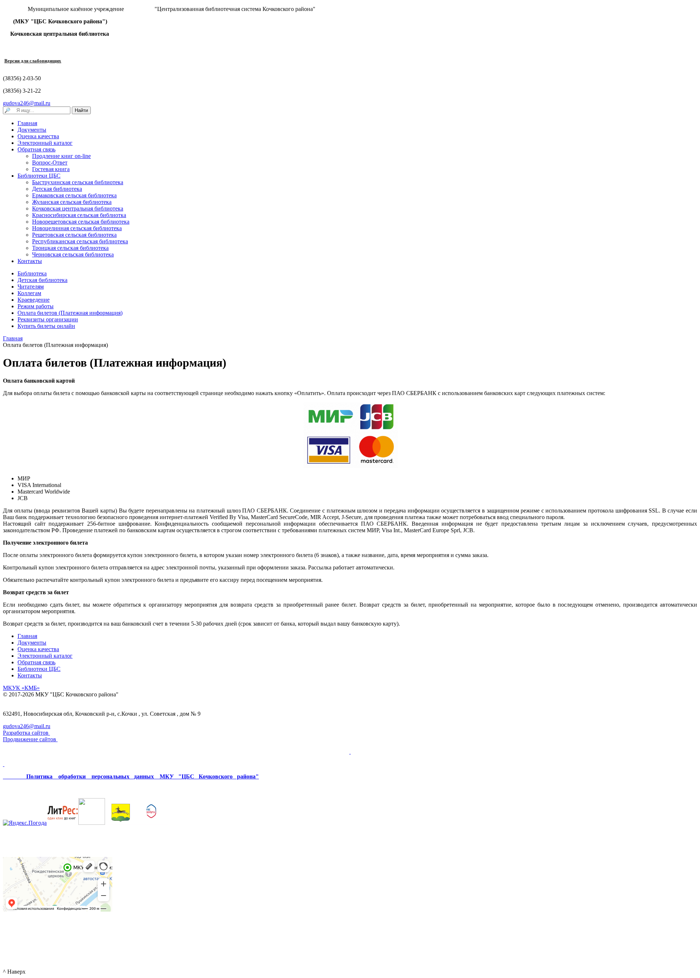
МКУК (21, 688)
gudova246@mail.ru (26, 103)
